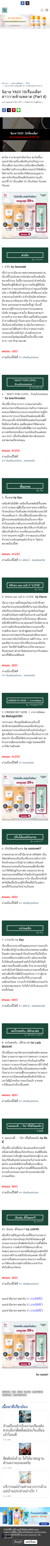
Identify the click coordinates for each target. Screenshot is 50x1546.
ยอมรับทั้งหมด (31, 1542)
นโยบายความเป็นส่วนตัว (28, 1535)
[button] (41, 10)
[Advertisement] (25, 56)
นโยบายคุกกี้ (8, 1537)
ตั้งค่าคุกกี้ (17, 1542)
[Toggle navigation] (47, 10)
